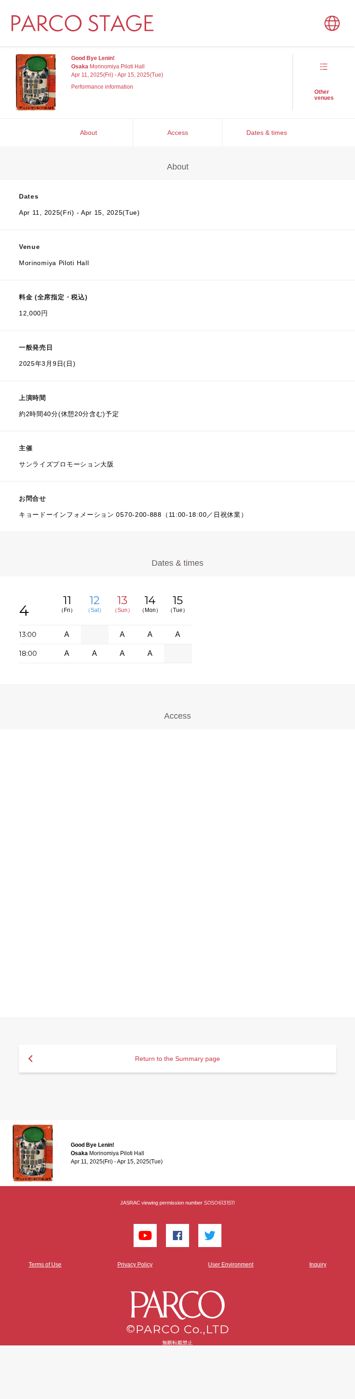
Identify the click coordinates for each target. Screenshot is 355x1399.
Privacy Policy (135, 1264)
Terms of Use (45, 1264)
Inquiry (317, 1264)
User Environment (230, 1264)
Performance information (102, 87)
